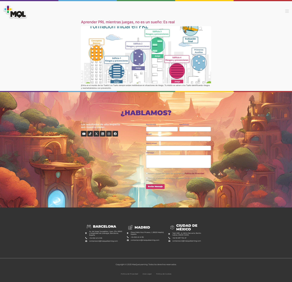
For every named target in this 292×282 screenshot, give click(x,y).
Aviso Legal (147, 274)
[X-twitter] (96, 134)
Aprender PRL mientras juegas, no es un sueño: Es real (128, 22)
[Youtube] (84, 134)
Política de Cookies (163, 274)
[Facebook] (115, 134)
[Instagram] (109, 134)
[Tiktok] (90, 134)
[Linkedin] (103, 134)
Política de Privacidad (194, 173)
